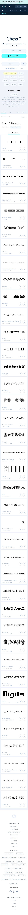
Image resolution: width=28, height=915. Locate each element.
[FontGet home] (6, 6)
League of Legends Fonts (9, 876)
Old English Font (5, 879)
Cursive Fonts (19, 854)
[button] (21, 6)
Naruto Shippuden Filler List (19, 879)
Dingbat (21, 73)
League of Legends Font (14, 832)
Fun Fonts (8, 868)
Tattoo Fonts (23, 857)
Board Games (13, 80)
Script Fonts (5, 857)
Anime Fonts (21, 876)
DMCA (14, 909)
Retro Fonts (23, 865)
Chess (6, 77)
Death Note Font (14, 826)
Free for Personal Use (10, 73)
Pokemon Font (14, 835)
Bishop (5, 80)
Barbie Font (14, 843)
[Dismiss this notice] (26, 2)
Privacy (14, 900)
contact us (18, 2)
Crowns (22, 80)
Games (21, 77)
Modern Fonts (4, 865)
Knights (14, 84)
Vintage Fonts (14, 865)
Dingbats (13, 77)
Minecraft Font (14, 829)
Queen (20, 84)
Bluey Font (14, 840)
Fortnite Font (14, 846)
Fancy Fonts (14, 857)
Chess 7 (9, 99)
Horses (7, 84)
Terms (14, 903)
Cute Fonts (19, 861)
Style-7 (15, 94)
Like (11, 63)
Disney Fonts (14, 883)
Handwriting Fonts (9, 861)
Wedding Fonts (8, 872)
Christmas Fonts (18, 868)
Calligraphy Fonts (9, 854)
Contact (14, 906)
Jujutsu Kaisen (14, 837)
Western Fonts (18, 872)
